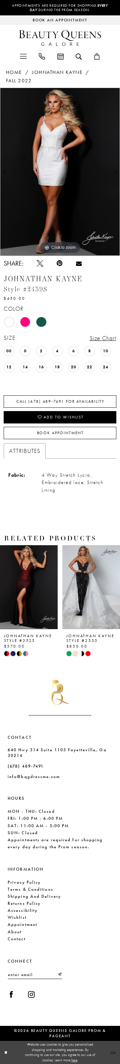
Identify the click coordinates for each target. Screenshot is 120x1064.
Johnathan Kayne (57, 72)
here (74, 1060)
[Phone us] (42, 56)
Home (14, 72)
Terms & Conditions (30, 889)
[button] (23, 56)
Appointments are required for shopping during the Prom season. (60, 7)
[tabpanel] (60, 172)
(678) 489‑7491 (26, 766)
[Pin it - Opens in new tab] (59, 263)
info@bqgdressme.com (34, 776)
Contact (17, 939)
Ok (114, 1052)
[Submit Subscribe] (59, 975)
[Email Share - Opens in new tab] (79, 263)
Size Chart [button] (103, 338)
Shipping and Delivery (34, 896)
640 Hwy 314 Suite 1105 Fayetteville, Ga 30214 (57, 752)
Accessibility (23, 910)
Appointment (22, 924)
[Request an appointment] (60, 56)
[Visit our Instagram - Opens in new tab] (31, 994)
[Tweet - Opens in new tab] (40, 263)
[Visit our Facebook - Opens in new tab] (11, 994)
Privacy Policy (24, 882)
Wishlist (17, 917)
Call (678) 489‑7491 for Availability (60, 401)
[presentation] (33, 587)
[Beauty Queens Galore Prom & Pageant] (60, 38)
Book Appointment (60, 432)
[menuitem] (23, 56)
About (15, 932)
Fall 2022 (19, 80)
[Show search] (79, 56)
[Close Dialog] (5, 1052)
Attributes (25, 451)
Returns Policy (24, 903)
